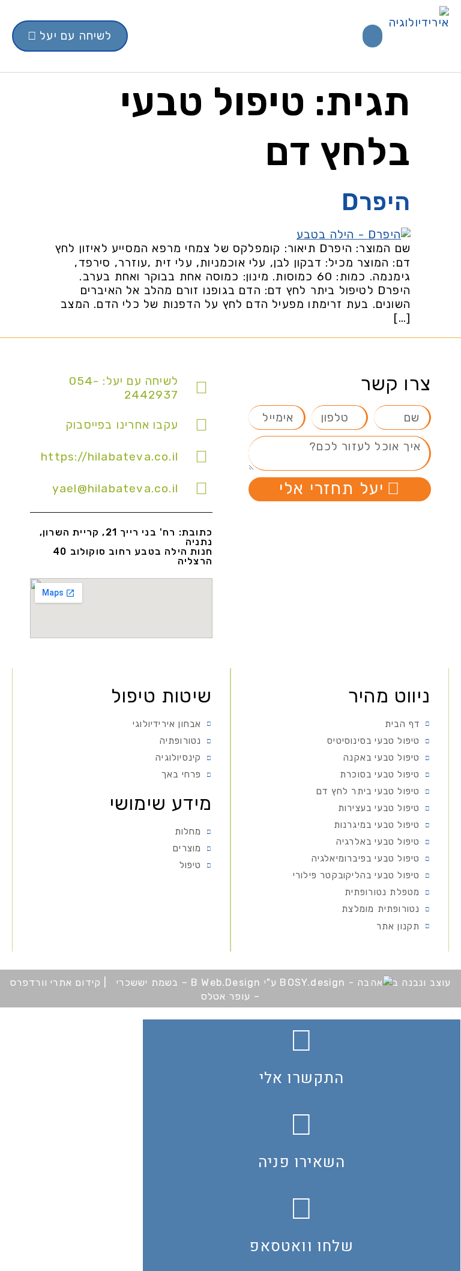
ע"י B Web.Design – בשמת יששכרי (196, 982)
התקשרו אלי (302, 1078)
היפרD (376, 202)
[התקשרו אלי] (302, 1040)
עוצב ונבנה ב (422, 982)
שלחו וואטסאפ (301, 1246)
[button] (372, 36)
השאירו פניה (301, 1162)
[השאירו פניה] (302, 1124)
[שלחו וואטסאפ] (302, 1209)
